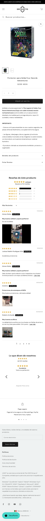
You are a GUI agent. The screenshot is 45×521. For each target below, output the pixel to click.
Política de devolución (9, 460)
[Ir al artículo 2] (12, 70)
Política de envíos (8, 456)
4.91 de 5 (28, 182)
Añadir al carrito (22, 101)
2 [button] (20, 344)
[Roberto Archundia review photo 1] (7, 332)
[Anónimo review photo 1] (7, 301)
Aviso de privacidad (8, 463)
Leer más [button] (37, 275)
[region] (22, 409)
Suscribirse (10, 444)
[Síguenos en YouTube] (15, 504)
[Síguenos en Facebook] (3, 504)
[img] (6, 211)
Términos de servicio (9, 466)
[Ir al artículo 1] (5, 70)
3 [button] (23, 344)
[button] (13, 188)
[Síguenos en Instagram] (9, 504)
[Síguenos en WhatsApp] (20, 504)
